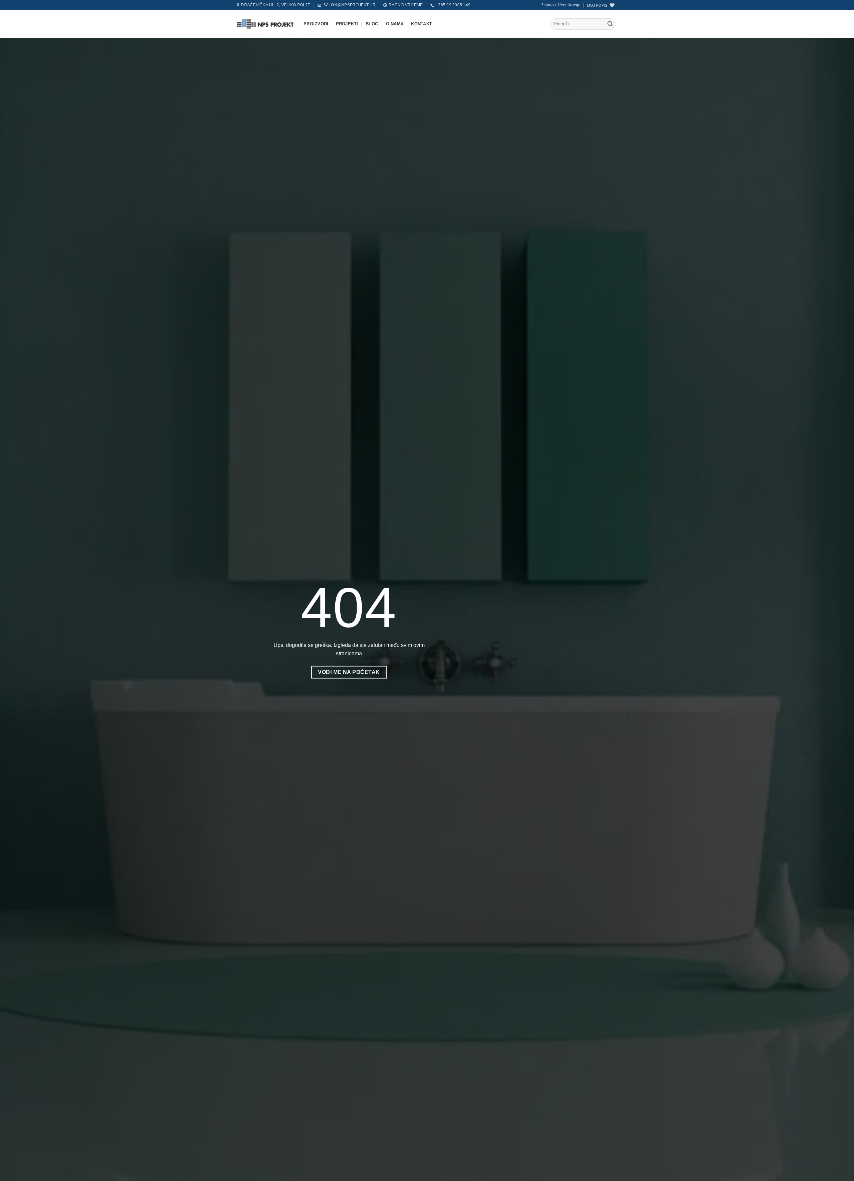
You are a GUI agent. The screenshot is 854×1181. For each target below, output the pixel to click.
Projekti (347, 23)
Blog (372, 23)
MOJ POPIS (597, 5)
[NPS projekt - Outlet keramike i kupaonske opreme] (265, 24)
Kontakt (421, 23)
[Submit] (610, 24)
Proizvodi (316, 23)
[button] (560, 5)
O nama (395, 23)
